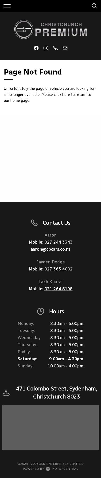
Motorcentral (65, 469)
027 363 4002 (58, 269)
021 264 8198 (58, 288)
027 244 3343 (58, 242)
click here (62, 94)
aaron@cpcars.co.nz (50, 249)
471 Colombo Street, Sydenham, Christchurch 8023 (56, 392)
